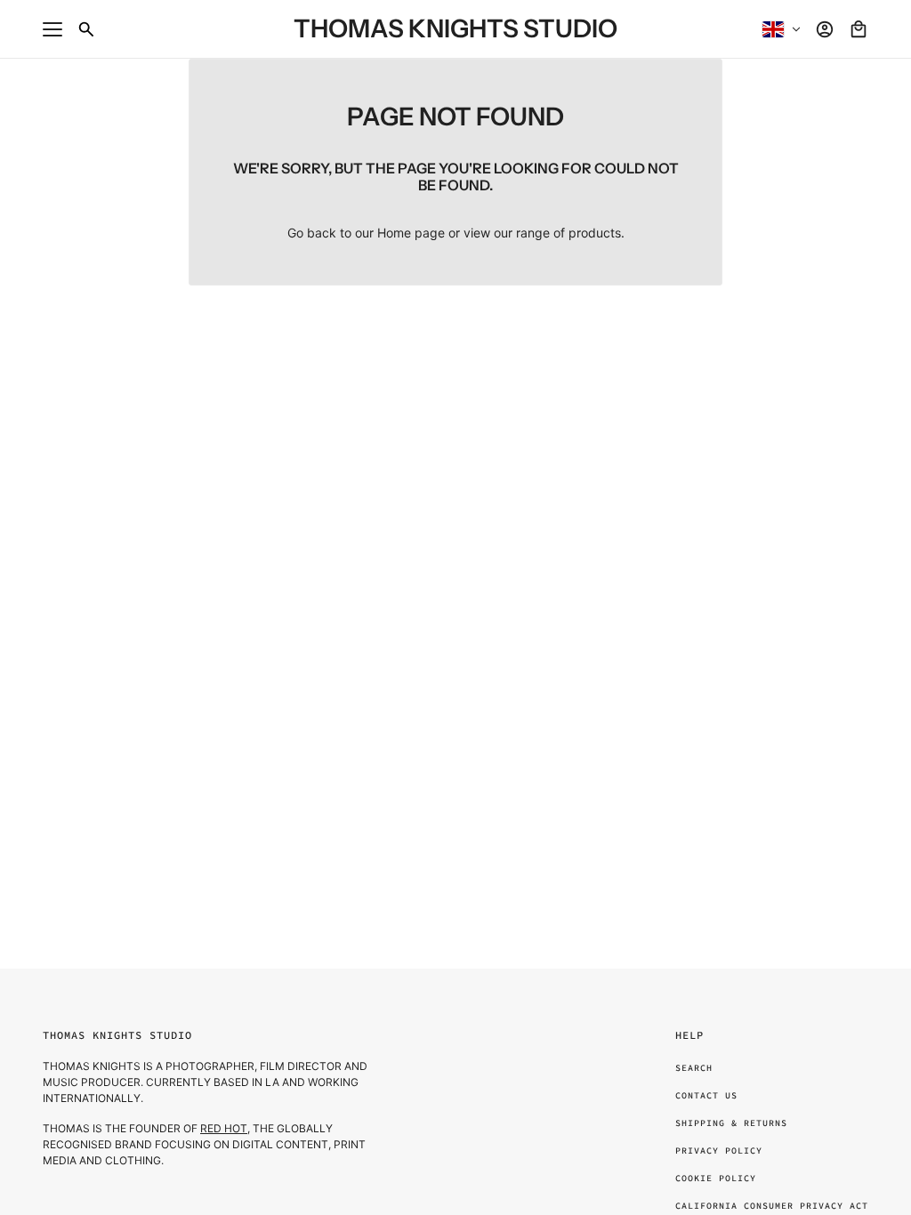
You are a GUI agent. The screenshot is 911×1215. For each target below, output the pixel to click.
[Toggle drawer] (52, 29)
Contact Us (706, 1095)
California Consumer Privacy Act (771, 1205)
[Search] (86, 29)
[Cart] (858, 29)
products (594, 232)
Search (694, 1068)
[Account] (824, 29)
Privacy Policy (718, 1150)
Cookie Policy (715, 1178)
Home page (411, 232)
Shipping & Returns (731, 1123)
